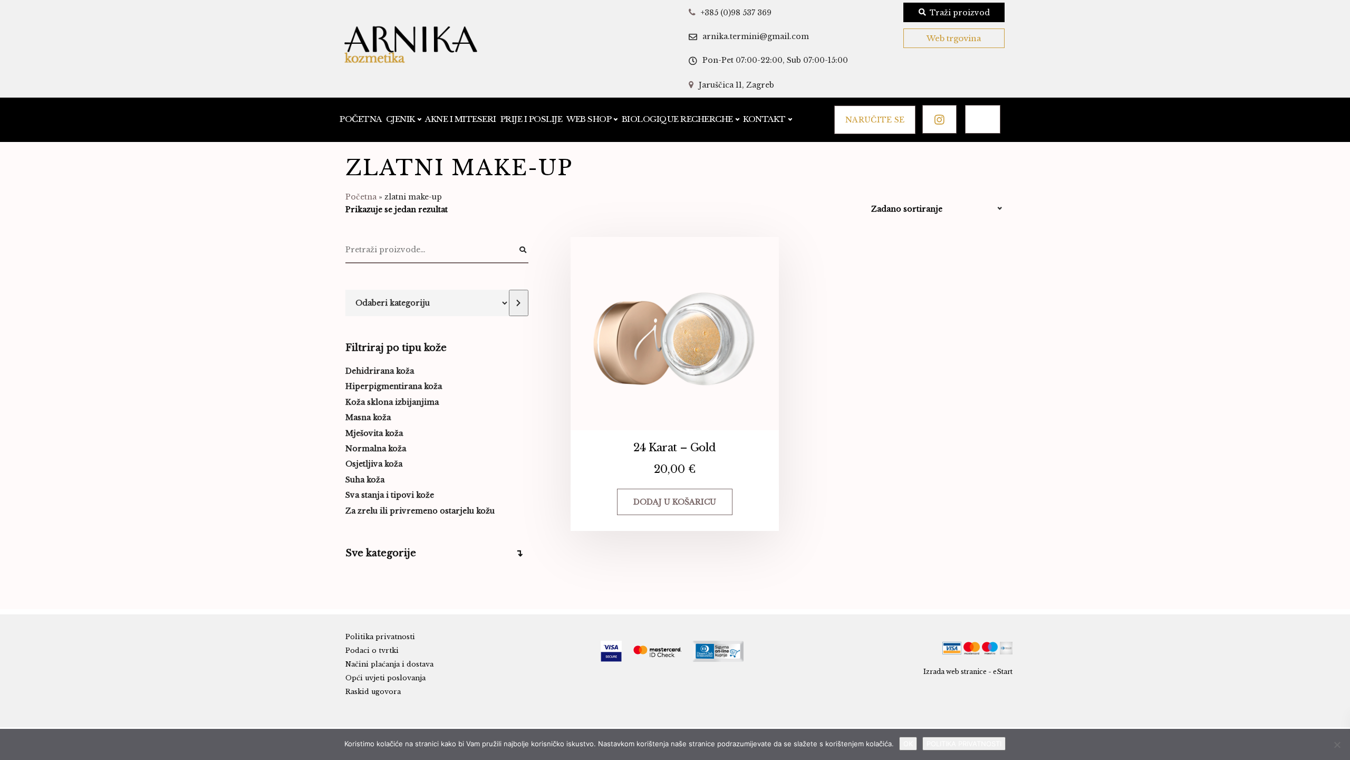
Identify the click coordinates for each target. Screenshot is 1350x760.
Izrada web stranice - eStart (967, 672)
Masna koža (368, 417)
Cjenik (400, 119)
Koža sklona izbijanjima (392, 402)
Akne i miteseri (460, 119)
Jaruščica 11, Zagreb (736, 85)
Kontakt (764, 119)
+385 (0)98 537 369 (736, 12)
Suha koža (364, 479)
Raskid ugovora (373, 692)
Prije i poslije (531, 119)
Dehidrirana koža (379, 371)
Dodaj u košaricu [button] (674, 502)
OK (908, 743)
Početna (361, 119)
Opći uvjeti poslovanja (385, 678)
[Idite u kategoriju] (518, 303)
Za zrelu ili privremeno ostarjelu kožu (420, 511)
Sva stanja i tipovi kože (389, 495)
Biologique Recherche (677, 119)
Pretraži (523, 250)
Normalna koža (375, 448)
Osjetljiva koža (373, 464)
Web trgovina (954, 38)
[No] (1337, 744)
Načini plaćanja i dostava (389, 664)
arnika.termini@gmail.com (755, 36)
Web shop (588, 119)
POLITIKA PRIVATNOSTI (964, 743)
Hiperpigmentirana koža (393, 386)
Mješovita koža (374, 433)
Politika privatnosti (380, 637)
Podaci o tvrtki (372, 650)
